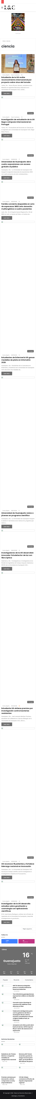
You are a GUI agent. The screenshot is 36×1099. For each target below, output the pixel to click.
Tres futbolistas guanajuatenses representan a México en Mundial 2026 (23, 996)
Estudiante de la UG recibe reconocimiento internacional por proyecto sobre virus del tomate (16, 80)
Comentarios (29, 980)
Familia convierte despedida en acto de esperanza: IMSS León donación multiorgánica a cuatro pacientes (17, 206)
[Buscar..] (34, 8)
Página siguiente (27, 929)
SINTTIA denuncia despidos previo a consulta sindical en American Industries (22, 987)
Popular (5, 980)
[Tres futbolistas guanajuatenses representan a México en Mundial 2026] (6, 996)
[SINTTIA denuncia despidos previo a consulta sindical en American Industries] (6, 988)
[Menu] (2, 8)
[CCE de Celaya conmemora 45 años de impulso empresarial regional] (27, 1070)
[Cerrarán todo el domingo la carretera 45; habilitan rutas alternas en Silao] (6, 1005)
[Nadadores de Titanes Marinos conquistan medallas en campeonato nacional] (9, 1047)
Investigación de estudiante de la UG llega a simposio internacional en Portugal (18, 122)
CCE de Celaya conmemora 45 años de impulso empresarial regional (26, 1080)
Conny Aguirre (5, 75)
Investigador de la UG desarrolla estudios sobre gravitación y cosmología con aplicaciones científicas (15, 907)
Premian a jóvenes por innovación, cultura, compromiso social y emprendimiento (8, 1080)
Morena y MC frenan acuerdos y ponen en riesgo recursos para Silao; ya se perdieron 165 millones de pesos (26, 1057)
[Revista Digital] (18, 22)
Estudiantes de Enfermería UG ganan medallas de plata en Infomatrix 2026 (18, 360)
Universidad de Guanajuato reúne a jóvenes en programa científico (17, 514)
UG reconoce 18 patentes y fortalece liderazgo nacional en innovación (17, 865)
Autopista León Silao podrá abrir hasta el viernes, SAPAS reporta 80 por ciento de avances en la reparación (23, 1027)
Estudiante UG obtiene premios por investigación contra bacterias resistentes (17, 710)
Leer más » (7, 93)
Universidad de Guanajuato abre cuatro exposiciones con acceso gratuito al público (16, 164)
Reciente (16, 980)
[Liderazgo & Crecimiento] (9, 7)
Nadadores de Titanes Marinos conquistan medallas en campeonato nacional (8, 1056)
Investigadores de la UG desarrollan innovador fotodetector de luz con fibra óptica (17, 555)
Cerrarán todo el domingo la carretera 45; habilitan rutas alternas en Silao (22, 1004)
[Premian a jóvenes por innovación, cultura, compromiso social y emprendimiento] (9, 1070)
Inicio (3, 41)
